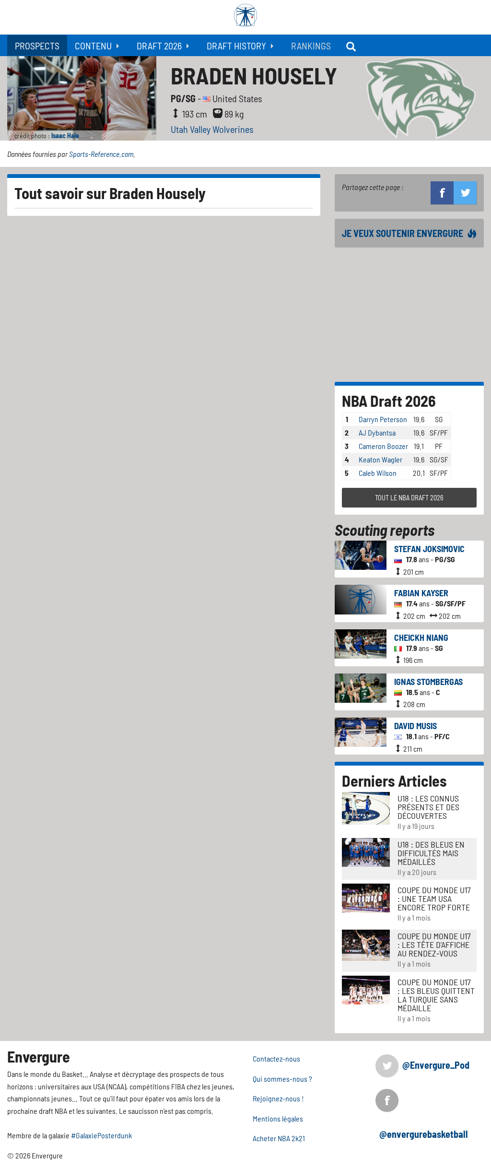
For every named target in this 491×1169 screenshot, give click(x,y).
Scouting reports (384, 529)
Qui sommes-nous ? (282, 1078)
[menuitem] (37, 45)
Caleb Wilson (378, 472)
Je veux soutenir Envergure (402, 233)
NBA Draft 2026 (389, 400)
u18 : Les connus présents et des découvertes (428, 807)
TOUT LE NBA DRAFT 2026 (409, 498)
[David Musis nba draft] (361, 731)
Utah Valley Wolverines (212, 129)
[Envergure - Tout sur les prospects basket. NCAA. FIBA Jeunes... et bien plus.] (245, 15)
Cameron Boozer (383, 445)
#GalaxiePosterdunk (101, 1135)
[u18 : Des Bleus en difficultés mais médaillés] (366, 851)
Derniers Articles (394, 780)
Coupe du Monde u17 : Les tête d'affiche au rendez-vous (434, 944)
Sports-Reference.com (101, 153)
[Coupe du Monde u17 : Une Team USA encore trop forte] (366, 897)
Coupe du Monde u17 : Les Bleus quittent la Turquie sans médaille (436, 995)
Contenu (93, 45)
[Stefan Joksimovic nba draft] (361, 554)
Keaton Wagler (380, 459)
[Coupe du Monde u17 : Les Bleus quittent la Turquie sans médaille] (366, 988)
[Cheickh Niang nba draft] (361, 642)
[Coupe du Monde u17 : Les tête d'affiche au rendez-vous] (366, 943)
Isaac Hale (65, 135)
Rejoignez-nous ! (278, 1098)
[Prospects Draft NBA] (352, 45)
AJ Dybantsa (377, 432)
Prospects (37, 45)
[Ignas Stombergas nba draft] (361, 686)
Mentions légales (278, 1118)
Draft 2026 (159, 45)
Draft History (236, 45)
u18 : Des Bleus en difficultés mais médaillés (431, 853)
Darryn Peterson (383, 419)
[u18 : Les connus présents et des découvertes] (366, 807)
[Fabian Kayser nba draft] (361, 598)
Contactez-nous (276, 1058)
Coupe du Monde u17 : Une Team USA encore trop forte (434, 898)
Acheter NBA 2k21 (279, 1138)
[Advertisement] (409, 315)
